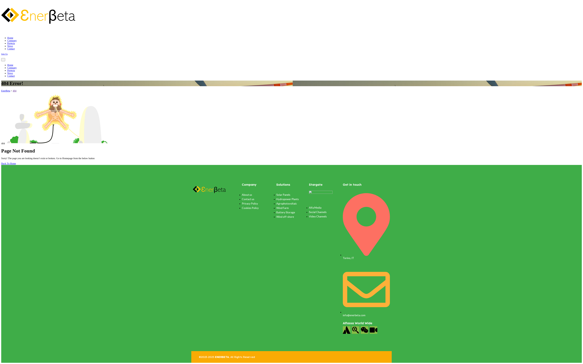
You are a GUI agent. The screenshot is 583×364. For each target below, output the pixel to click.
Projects (11, 43)
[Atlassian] (346, 330)
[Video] (373, 330)
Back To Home (8, 163)
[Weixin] (364, 330)
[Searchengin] (355, 330)
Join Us (4, 54)
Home (10, 38)
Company (12, 40)
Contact (11, 48)
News (10, 46)
